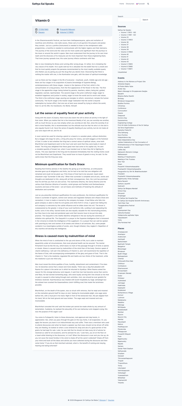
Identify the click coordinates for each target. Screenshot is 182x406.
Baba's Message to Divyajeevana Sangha (132, 91)
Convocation (122, 111)
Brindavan (121, 251)
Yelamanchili (122, 380)
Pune (119, 336)
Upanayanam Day (124, 210)
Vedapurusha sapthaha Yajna (128, 215)
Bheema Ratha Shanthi (126, 96)
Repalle (120, 344)
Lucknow (121, 297)
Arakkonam (122, 237)
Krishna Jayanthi (124, 147)
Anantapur (121, 234)
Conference (122, 108)
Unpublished (122, 72)
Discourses (130, 4)
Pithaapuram (122, 331)
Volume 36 (125, 42)
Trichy (120, 366)
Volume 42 (125, 59)
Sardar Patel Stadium (125, 348)
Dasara (41, 32)
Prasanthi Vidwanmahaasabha (128, 166)
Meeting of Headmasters (127, 157)
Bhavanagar (122, 249)
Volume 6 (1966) (127, 66)
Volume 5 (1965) (67, 32)
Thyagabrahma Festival (126, 205)
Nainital (120, 319)
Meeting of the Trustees (126, 159)
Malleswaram (122, 154)
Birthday (121, 98)
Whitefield (121, 378)
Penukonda (122, 329)
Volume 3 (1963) (127, 40)
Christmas (121, 106)
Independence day (124, 137)
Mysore (120, 314)
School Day (122, 191)
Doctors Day (122, 118)
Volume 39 (125, 49)
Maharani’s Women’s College (128, 152)
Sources (111, 400)
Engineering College (125, 123)
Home (121, 4)
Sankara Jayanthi (124, 184)
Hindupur (121, 278)
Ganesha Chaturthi (124, 130)
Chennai (121, 259)
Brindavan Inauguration (126, 101)
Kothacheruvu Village (125, 293)
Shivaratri (121, 193)
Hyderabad (122, 280)
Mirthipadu (122, 307)
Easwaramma (122, 120)
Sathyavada (122, 351)
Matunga (121, 305)
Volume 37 (124, 45)
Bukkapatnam (123, 256)
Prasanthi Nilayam (67, 29)
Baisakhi (121, 94)
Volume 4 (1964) (127, 52)
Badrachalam (122, 242)
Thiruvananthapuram (125, 358)
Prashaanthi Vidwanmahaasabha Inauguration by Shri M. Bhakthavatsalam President (132, 171)
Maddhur (121, 302)
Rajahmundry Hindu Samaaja (128, 179)
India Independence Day (126, 140)
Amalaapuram (123, 232)
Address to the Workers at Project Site (132, 81)
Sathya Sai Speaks (124, 30)
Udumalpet (122, 368)
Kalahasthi (121, 288)
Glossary (102, 400)
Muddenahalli (122, 310)
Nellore (120, 324)
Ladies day (122, 149)
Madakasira (122, 300)
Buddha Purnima (123, 103)
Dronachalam (122, 271)
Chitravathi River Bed (125, 261)
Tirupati (120, 361)
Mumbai (121, 312)
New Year (121, 162)
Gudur (120, 276)
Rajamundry (122, 341)
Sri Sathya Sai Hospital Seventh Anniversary (133, 201)
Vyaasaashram (123, 375)
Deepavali (121, 115)
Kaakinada (121, 285)
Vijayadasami (122, 218)
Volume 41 (124, 57)
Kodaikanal (122, 290)
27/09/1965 (43, 29)
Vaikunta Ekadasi (124, 213)
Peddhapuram (123, 327)
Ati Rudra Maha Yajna (125, 86)
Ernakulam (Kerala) (124, 273)
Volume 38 (125, 47)
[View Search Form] (148, 4)
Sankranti (121, 186)
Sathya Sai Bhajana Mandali (128, 188)
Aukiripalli (121, 239)
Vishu (120, 220)
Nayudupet (122, 322)
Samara (120, 346)
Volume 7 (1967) (127, 69)
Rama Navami (123, 181)
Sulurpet (121, 356)
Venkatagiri (122, 373)
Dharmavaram (123, 268)
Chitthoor (121, 263)
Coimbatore (122, 266)
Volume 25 (125, 37)
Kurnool (120, 295)
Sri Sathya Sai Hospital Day (128, 198)
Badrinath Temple (124, 244)
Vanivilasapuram (123, 370)
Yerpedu (121, 383)
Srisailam (121, 353)
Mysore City (122, 317)
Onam (120, 164)
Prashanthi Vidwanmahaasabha (129, 176)
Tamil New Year (123, 203)
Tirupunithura (122, 363)
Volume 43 (125, 62)
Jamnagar (121, 283)
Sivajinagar (122, 196)
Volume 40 (125, 54)
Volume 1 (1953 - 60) (128, 32)
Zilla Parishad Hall (124, 222)
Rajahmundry (122, 339)
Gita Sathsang (123, 132)
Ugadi (120, 208)
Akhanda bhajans (124, 84)
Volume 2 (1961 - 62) (128, 35)
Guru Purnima (122, 135)
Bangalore (121, 246)
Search (120, 16)
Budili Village (122, 254)
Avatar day (122, 89)
